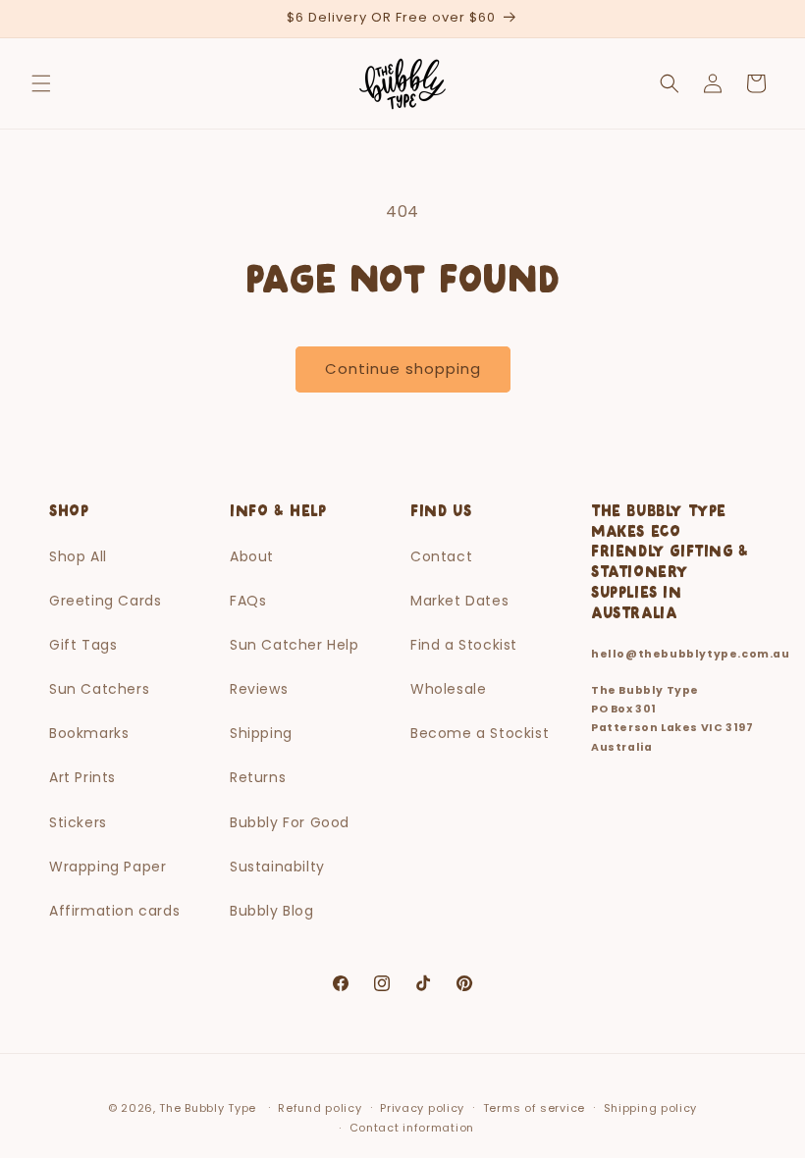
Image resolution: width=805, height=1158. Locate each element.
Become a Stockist (479, 733)
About (252, 556)
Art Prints (82, 777)
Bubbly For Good (289, 822)
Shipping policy (651, 1108)
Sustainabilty (277, 866)
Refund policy (319, 1108)
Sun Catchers (99, 689)
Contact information (411, 1127)
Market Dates (459, 600)
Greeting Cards (105, 600)
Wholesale (448, 689)
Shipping (261, 733)
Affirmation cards (114, 911)
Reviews (259, 689)
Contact (441, 556)
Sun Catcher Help (294, 645)
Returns (258, 777)
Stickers (78, 822)
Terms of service (534, 1108)
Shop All (78, 556)
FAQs (248, 600)
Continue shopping (403, 368)
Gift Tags (83, 645)
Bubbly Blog (272, 911)
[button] (41, 83)
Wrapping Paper (107, 866)
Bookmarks (89, 733)
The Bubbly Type (207, 1108)
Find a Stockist (463, 645)
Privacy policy (422, 1108)
